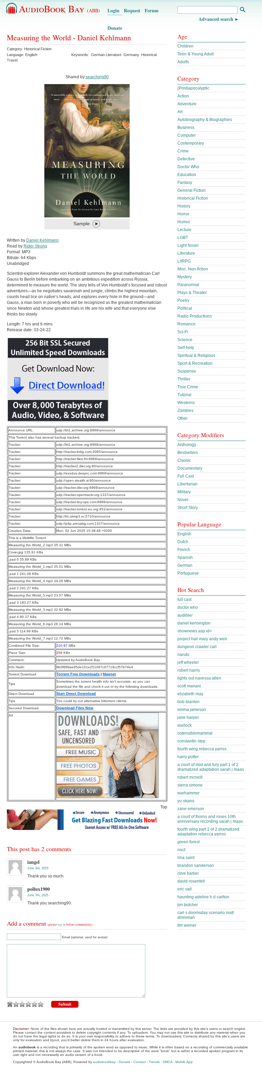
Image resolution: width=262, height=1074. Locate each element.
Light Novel (188, 245)
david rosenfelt (191, 881)
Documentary (189, 468)
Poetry (183, 300)
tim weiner (186, 925)
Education (186, 174)
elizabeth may (190, 694)
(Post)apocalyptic (193, 88)
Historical (149, 55)
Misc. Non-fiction (192, 269)
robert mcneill (190, 777)
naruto (183, 654)
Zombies (185, 410)
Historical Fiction (38, 49)
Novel (182, 499)
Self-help (185, 347)
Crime (183, 151)
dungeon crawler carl (197, 646)
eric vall (184, 889)
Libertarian (187, 484)
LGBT (182, 237)
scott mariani (189, 686)
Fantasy (184, 182)
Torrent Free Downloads (78, 674)
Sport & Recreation (195, 363)
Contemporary (190, 143)
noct (181, 849)
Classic (184, 460)
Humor (183, 221)
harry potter (188, 756)
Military (184, 491)
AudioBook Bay (59, 8)
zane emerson (190, 808)
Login (113, 10)
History (183, 206)
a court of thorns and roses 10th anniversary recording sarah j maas (210, 819)
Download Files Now (74, 708)
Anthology (186, 444)
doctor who (187, 607)
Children (185, 46)
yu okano (185, 800)
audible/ (184, 615)
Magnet (109, 674)
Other (182, 418)
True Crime (187, 387)
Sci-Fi (182, 332)
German (184, 565)
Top (163, 807)
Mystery (184, 276)
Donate (114, 27)
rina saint (185, 857)
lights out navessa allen (199, 678)
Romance (186, 324)
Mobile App (184, 1062)
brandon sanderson (195, 865)
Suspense (186, 371)
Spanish (185, 557)
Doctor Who (188, 166)
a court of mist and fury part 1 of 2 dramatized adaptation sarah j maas (210, 767)
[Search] (242, 10)
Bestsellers (187, 452)
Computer (186, 135)
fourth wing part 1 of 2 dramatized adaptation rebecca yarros (208, 831)
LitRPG (184, 261)
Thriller (183, 379)
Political (184, 308)
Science (184, 339)
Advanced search (216, 19)
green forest (188, 842)
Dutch (182, 541)
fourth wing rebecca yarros (202, 749)
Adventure (186, 104)
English (184, 534)
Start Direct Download (76, 694)
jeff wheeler (188, 662)
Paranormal (188, 284)
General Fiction (191, 190)
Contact (139, 1062)
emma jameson (191, 709)
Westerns (186, 402)
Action (183, 96)
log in (62, 925)
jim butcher (187, 904)
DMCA (167, 1062)
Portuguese (188, 573)
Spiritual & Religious (196, 355)
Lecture (184, 229)
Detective (186, 159)
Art (180, 111)
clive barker (188, 873)
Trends (154, 1062)
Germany (131, 55)
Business (185, 127)
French (183, 549)
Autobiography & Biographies (204, 119)
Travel (12, 60)
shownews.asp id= (194, 631)
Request (132, 10)
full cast (184, 599)
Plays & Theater (192, 292)
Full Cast (185, 476)
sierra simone (190, 785)
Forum (152, 10)
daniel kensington (193, 623)
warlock (184, 725)
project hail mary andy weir (202, 638)
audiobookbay (104, 1062)
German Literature (106, 55)
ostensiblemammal (195, 733)
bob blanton (188, 701)
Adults (183, 61)
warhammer (188, 793)
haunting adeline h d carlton (203, 897)
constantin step (191, 741)
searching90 (97, 77)
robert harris (188, 670)
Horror (183, 214)
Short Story (187, 507)
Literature (186, 253)
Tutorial (184, 394)
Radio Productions (194, 316)
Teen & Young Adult (195, 54)
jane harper (188, 717)
